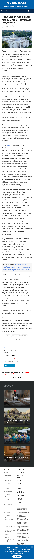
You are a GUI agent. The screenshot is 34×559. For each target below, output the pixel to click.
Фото (19, 478)
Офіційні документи (21, 499)
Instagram (5, 374)
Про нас (7, 507)
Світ (6, 486)
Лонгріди (20, 488)
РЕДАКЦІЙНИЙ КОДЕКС (9, 540)
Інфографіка (21, 486)
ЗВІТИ (7, 537)
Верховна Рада (16, 335)
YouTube (13, 374)
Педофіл (24, 335)
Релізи (19, 502)
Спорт (7, 499)
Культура (7, 494)
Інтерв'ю (20, 475)
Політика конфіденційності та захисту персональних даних (10, 531)
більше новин (17, 377)
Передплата (8, 512)
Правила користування (9, 518)
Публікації (20, 472)
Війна (6, 472)
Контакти (7, 509)
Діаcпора (7, 496)
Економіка (8, 480)
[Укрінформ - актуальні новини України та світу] (17, 3)
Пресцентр (20, 6)
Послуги (6, 6)
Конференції (21, 495)
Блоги (19, 483)
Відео (19, 480)
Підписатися (9, 366)
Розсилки (7, 544)
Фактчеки (7, 483)
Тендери (7, 522)
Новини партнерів (20, 492)
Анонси (26, 6)
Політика (7, 478)
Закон (8, 335)
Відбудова (8, 475)
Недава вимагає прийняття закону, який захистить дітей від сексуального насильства (16, 267)
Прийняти (17, 556)
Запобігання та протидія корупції (10, 525)
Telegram (28, 372)
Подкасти (20, 469)
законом (9, 145)
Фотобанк (13, 6)
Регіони (7, 488)
